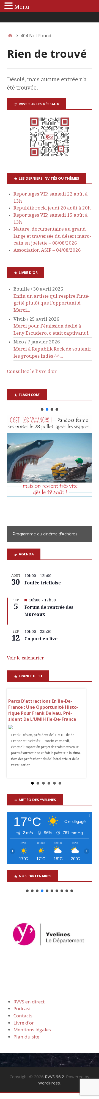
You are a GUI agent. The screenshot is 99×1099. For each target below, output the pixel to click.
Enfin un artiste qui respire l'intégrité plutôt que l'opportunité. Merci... (51, 303)
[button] (42, 409)
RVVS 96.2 (54, 1076)
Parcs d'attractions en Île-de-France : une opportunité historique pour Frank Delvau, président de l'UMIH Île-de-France (43, 710)
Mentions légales (32, 1029)
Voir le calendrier (25, 658)
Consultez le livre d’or (32, 371)
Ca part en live (40, 638)
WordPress (49, 1083)
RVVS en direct (29, 1001)
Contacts (22, 1015)
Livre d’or (23, 1023)
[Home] (10, 35)
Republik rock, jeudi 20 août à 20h (52, 208)
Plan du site (26, 1037)
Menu (21, 7)
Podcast (22, 1008)
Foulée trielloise (42, 583)
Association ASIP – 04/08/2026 (47, 250)
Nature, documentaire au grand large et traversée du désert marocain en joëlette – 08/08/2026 (52, 236)
